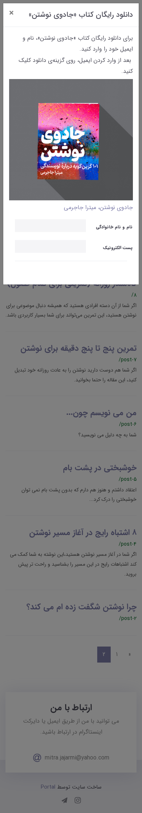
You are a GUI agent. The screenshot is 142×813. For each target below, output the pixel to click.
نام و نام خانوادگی (114, 226)
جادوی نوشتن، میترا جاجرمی (98, 207)
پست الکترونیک (118, 247)
